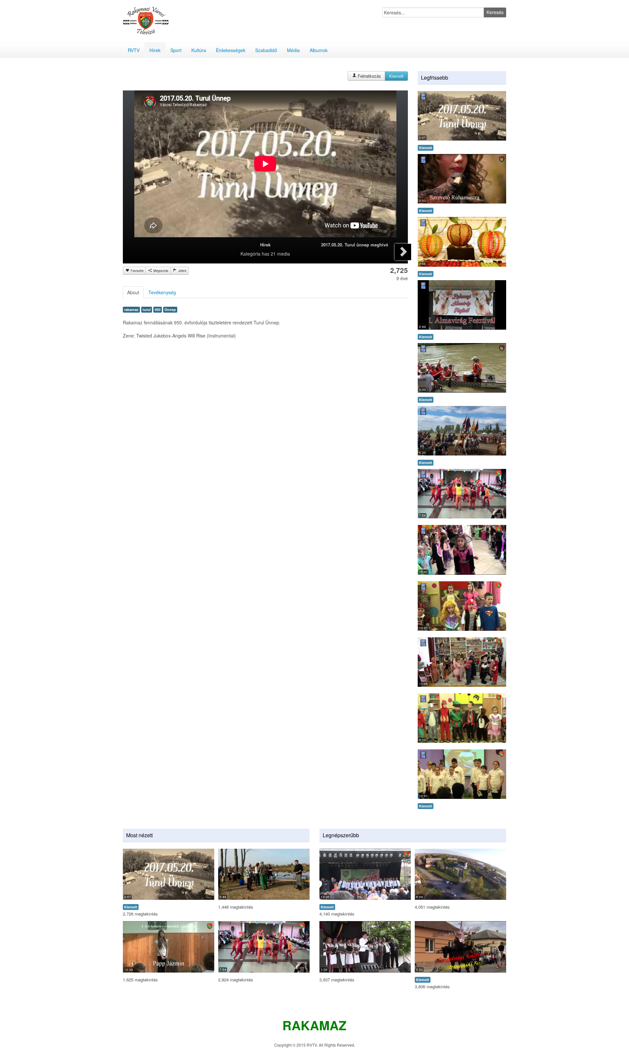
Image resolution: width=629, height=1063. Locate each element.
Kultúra (198, 50)
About (133, 292)
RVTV (134, 50)
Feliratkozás (368, 76)
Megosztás (160, 270)
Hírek (155, 50)
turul (147, 309)
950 (158, 309)
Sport (175, 50)
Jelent (181, 270)
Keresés (495, 12)
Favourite (136, 270)
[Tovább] (403, 252)
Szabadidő (266, 50)
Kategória (250, 253)
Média (293, 50)
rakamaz (131, 309)
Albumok (319, 50)
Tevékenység (162, 292)
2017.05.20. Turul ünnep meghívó (354, 245)
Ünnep (170, 309)
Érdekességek (230, 50)
